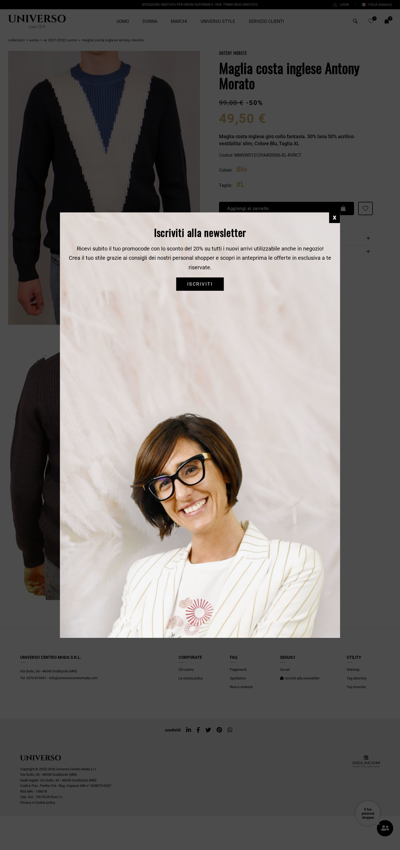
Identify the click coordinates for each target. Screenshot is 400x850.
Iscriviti (200, 284)
